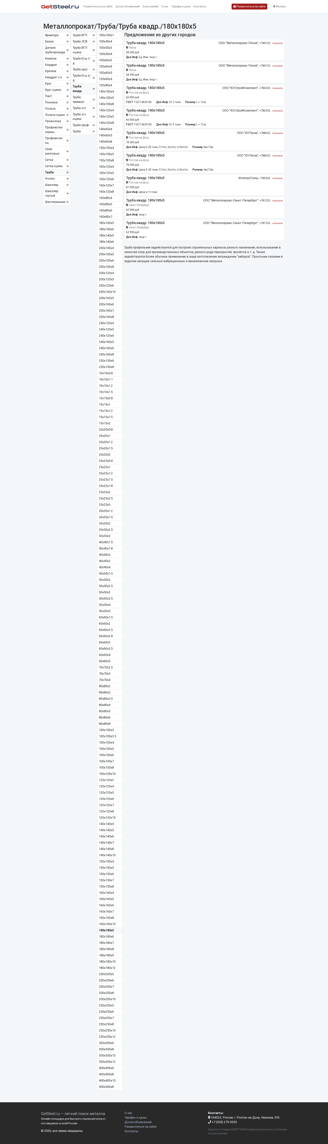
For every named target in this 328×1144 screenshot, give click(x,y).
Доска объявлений (128, 6)
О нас (164, 6)
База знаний (150, 6)
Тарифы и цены (181, 6)
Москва (280, 6)
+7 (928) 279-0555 (224, 1122)
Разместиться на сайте (98, 6)
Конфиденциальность (259, 1129)
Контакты (200, 6)
